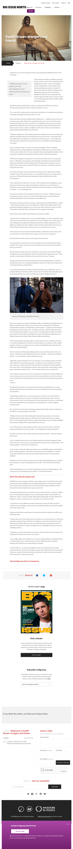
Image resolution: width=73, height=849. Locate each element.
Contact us (63, 3)
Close (68, 824)
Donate (31, 11)
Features (18, 63)
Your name (46, 750)
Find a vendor (55, 3)
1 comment (64, 56)
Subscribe (55, 787)
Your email (59, 750)
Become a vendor (45, 3)
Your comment (44, 737)
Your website (46, 759)
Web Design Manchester (44, 816)
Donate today (20, 831)
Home (8, 63)
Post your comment (63, 762)
